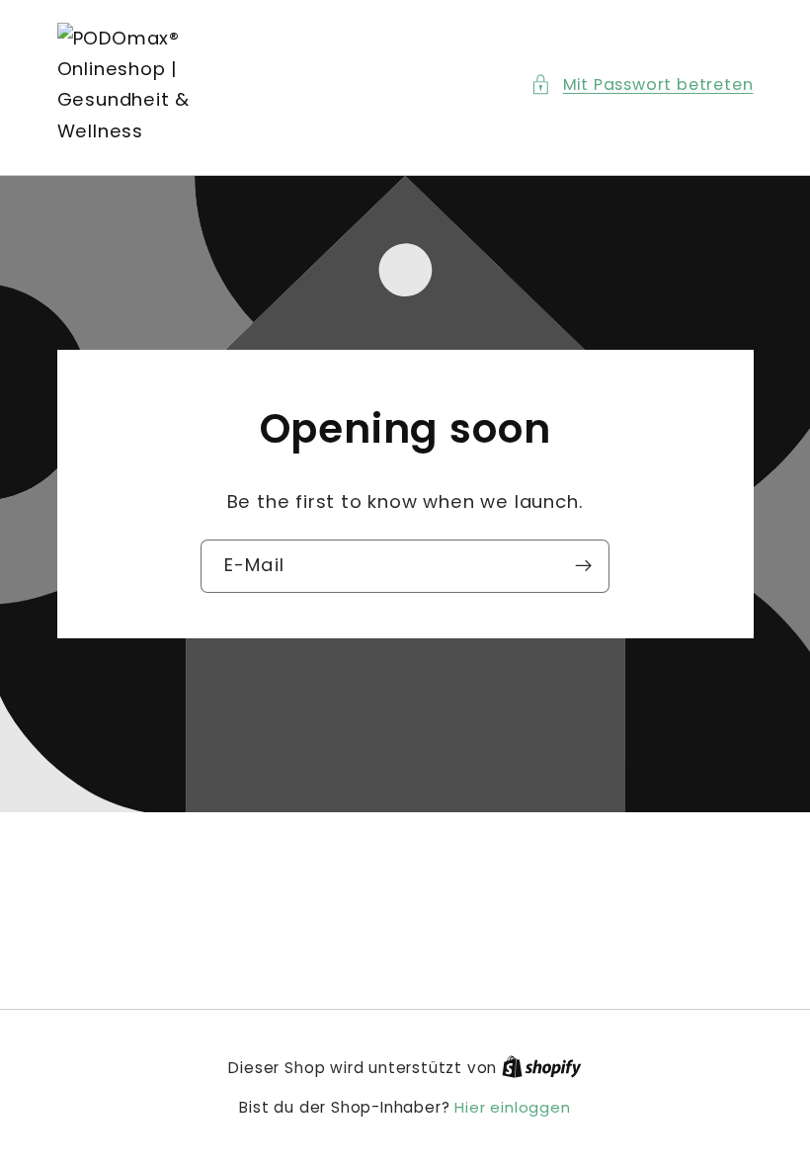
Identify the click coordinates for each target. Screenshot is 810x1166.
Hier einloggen (512, 1107)
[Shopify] (542, 1067)
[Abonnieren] (583, 566)
